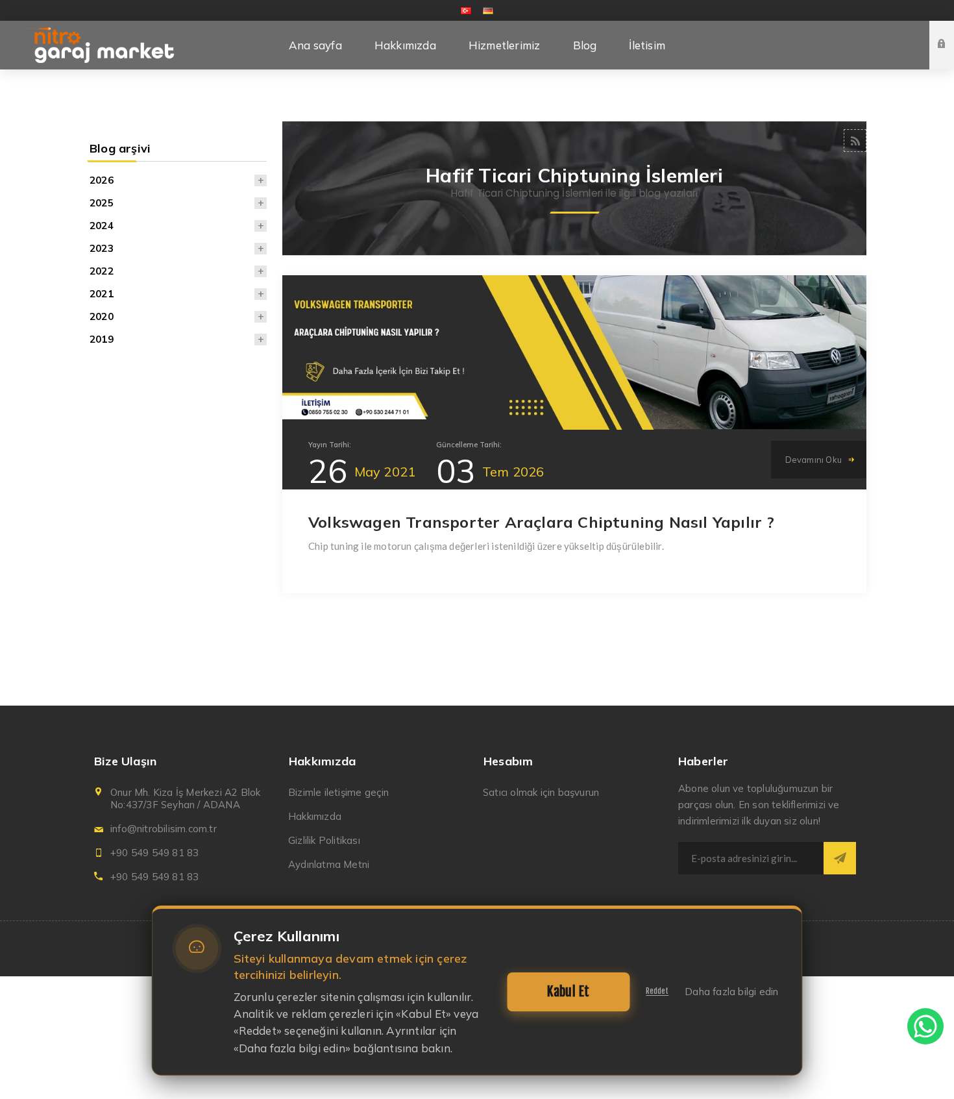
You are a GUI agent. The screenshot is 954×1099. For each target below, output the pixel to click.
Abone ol (840, 858)
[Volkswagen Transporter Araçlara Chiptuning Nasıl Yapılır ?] (574, 352)
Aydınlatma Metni (328, 864)
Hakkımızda (314, 816)
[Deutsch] (488, 10)
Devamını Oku (813, 459)
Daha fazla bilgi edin (731, 991)
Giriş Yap (951, 33)
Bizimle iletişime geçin (338, 792)
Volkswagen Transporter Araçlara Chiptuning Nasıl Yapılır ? (541, 522)
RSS (855, 140)
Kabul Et (568, 991)
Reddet (657, 991)
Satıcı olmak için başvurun (541, 792)
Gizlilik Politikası (324, 840)
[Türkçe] (466, 10)
